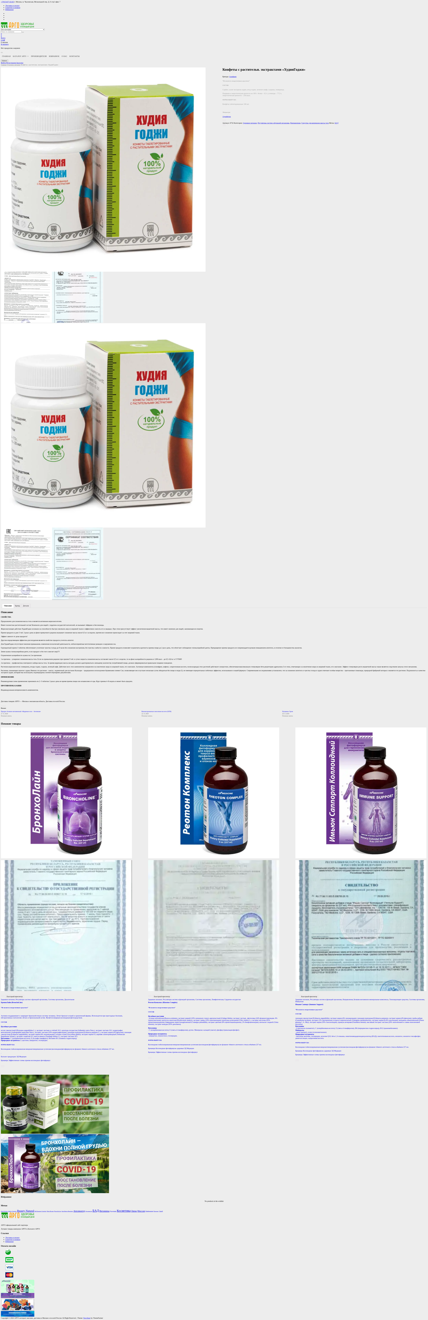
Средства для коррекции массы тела (315, 123)
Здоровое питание (13, 65)
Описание (8, 606)
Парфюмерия (149, 1211)
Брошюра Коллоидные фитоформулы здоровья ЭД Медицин (171, 1048)
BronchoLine (57, 1211)
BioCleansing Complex (40, 1211)
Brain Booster (50, 1211)
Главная (6, 56)
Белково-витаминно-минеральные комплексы (371, 999)
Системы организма (55, 999)
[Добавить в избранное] (224, 120)
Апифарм (232, 77)
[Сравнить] (224, 125)
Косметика (124, 1210)
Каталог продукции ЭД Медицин (13, 1057)
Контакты (74, 56)
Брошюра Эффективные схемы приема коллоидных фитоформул (25, 1060)
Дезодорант (113, 1211)
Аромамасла (88, 1211)
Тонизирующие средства (398, 999)
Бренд (17, 606)
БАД (336, 123)
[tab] (8, 606)
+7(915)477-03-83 (7, 2)
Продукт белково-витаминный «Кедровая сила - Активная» (21, 711)
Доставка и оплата (12, 6)
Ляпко (134, 1211)
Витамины (104, 1211)
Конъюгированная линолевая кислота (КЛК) (156, 711)
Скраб (161, 1211)
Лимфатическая (217, 999)
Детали (26, 606)
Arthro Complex (12, 1211)
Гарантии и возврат (12, 8)
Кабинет (4, 61)
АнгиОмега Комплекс (67, 1211)
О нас (64, 56)
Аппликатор (79, 1211)
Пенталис (155, 1211)
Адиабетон (226, 117)
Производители (39, 56)
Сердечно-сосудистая (232, 999)
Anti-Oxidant (4, 1211)
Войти (3, 63)
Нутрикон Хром (287, 711)
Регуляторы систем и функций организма (273, 123)
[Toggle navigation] (2, 52)
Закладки (19, 63)
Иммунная (299, 1001)
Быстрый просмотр (15, 996)
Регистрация (11, 63)
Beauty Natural (25, 1210)
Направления (295, 123)
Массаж (141, 1211)
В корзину (5, 44)
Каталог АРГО (19, 56)
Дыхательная (69, 999)
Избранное (9, 10)
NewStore (86, 1318)
